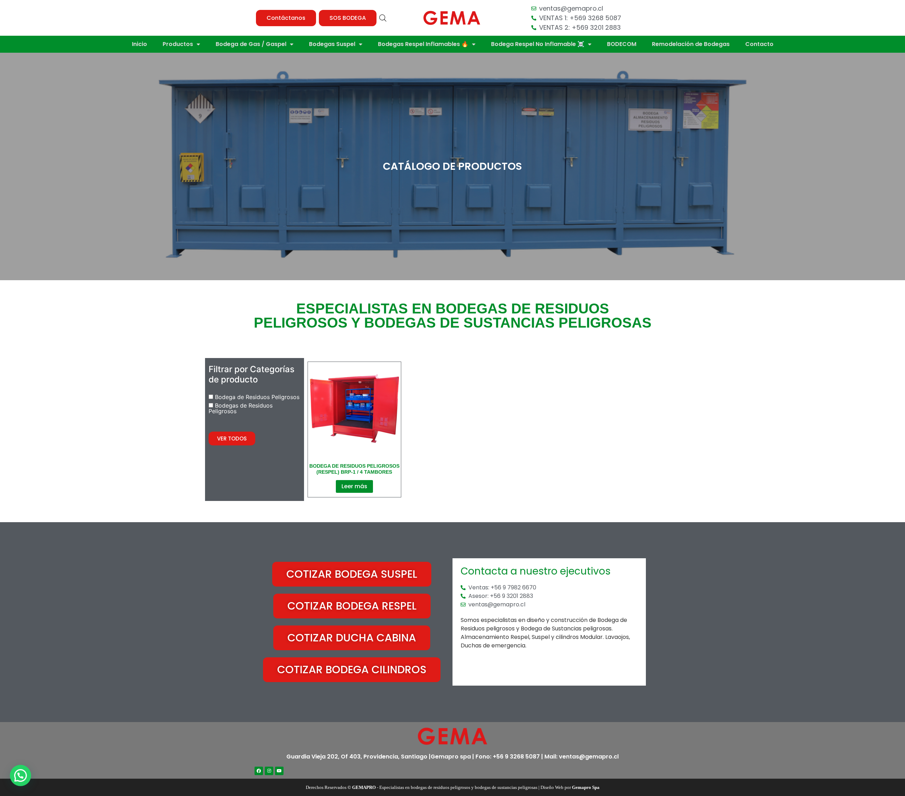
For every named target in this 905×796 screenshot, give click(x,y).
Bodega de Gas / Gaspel (251, 44)
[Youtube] (279, 771)
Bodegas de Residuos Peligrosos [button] (241, 408)
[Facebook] (259, 771)
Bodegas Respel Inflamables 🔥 (423, 44)
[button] (286, 18)
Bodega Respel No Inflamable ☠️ (537, 44)
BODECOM (621, 44)
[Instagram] (269, 771)
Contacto (759, 44)
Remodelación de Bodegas (691, 44)
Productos (178, 44)
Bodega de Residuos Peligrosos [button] (257, 396)
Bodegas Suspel (332, 44)
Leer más (354, 486)
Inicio (139, 44)
